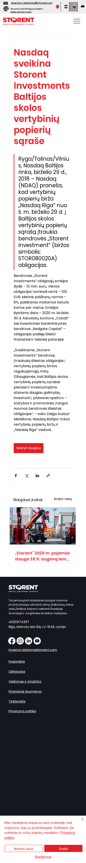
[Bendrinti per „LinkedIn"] (37, 475)
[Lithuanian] (73, 7)
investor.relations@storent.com (32, 3)
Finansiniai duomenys (25, 691)
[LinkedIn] (28, 641)
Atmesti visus (23, 848)
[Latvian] (65, 7)
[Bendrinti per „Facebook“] (16, 475)
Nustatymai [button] (43, 856)
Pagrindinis (17, 661)
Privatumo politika (22, 711)
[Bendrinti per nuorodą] (48, 475)
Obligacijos (17, 671)
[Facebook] (11, 641)
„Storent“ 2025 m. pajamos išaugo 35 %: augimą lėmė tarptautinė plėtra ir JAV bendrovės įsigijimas (42, 556)
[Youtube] (37, 641)
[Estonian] (81, 7)
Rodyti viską (63, 499)
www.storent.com (21, 11)
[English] (56, 7)
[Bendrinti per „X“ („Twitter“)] (26, 475)
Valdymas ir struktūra (25, 681)
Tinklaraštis (17, 701)
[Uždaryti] (80, 822)
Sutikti (63, 848)
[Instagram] (20, 641)
